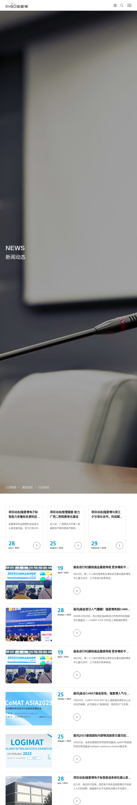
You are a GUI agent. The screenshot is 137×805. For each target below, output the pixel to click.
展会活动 (27, 487)
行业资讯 (43, 487)
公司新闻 (11, 487)
